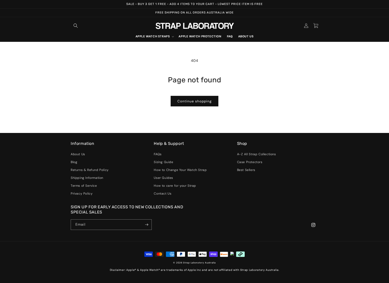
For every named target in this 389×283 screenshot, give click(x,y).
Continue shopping (194, 101)
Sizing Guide (163, 162)
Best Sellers (246, 170)
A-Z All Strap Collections (256, 154)
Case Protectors (249, 162)
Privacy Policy (82, 193)
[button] (76, 26)
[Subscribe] (147, 224)
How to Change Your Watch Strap (180, 170)
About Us (78, 154)
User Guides (163, 178)
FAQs (157, 154)
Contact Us (162, 193)
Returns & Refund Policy (90, 170)
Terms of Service (84, 186)
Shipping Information (87, 178)
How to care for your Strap (175, 186)
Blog (74, 162)
